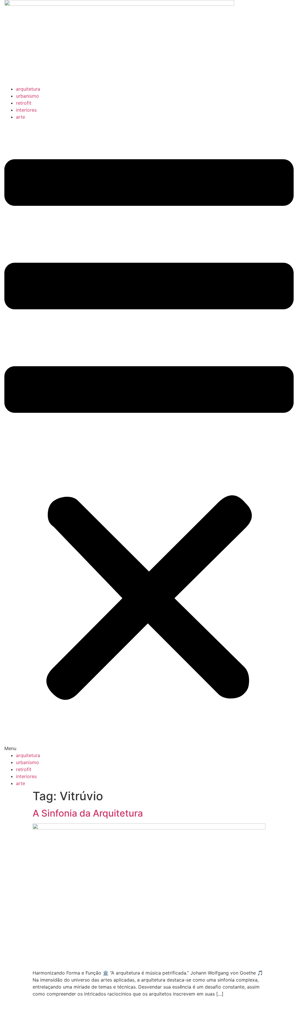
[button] (149, 436)
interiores (26, 110)
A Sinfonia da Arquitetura (88, 813)
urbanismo (27, 96)
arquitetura (28, 89)
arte (20, 117)
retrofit (23, 103)
